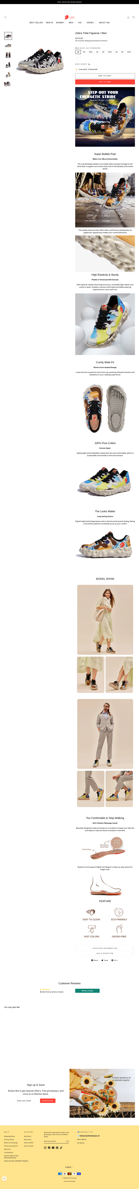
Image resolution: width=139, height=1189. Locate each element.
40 (84, 52)
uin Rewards (8, 1152)
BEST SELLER (36, 23)
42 (103, 52)
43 (116, 52)
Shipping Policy (9, 1136)
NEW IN (49, 23)
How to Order (28, 1143)
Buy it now (105, 82)
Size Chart (27, 1136)
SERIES (90, 23)
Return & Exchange (11, 1143)
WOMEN (60, 23)
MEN (71, 23)
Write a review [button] (87, 991)
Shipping (88, 41)
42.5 (110, 52)
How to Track (28, 1146)
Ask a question (105, 953)
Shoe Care (27, 1139)
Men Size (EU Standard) (88, 48)
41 (97, 52)
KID (80, 23)
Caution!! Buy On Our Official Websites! (11, 1157)
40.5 (90, 52)
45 (78, 58)
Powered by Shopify (69, 1181)
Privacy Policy (9, 1139)
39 (78, 52)
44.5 (129, 52)
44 (122, 52)
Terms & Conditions (11, 1146)
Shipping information (105, 948)
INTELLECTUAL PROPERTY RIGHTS (16, 1161)
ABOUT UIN (104, 23)
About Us (7, 1149)
